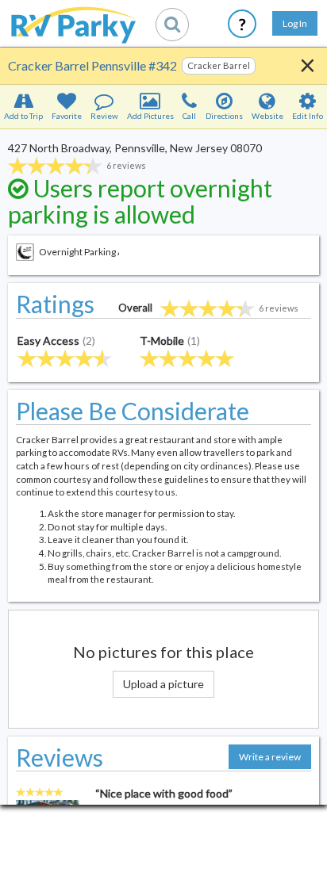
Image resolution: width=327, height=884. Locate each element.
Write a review (270, 757)
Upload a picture (163, 684)
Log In (295, 23)
